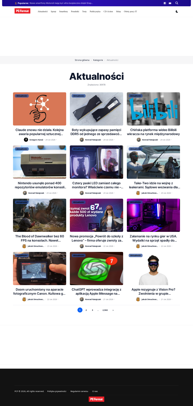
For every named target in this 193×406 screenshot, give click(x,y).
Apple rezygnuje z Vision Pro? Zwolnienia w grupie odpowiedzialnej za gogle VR (153, 292)
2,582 (105, 310)
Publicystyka (95, 11)
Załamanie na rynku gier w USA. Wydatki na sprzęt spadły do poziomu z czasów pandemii (153, 238)
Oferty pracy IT (130, 11)
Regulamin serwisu (79, 391)
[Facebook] (165, 3)
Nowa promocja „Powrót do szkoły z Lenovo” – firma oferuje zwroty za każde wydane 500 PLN (96, 238)
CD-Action (108, 11)
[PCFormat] (96, 399)
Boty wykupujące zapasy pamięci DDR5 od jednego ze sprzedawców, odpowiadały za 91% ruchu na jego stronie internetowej (97, 132)
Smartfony (63, 11)
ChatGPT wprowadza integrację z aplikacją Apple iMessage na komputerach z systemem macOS (96, 292)
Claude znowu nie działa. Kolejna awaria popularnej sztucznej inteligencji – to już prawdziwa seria (40, 132)
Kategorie (98, 60)
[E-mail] (170, 3)
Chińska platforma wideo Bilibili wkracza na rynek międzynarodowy (153, 132)
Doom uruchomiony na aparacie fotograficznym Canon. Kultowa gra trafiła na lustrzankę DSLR (39, 292)
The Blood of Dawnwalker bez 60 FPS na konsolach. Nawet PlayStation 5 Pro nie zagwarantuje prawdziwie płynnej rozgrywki (39, 238)
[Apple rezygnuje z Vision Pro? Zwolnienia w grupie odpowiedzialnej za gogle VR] (153, 268)
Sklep (118, 11)
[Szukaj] (176, 3)
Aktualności (43, 11)
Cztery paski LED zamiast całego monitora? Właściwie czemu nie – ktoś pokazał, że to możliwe (96, 185)
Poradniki (75, 11)
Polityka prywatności (56, 391)
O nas (95, 391)
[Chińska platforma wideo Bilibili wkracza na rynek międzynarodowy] (153, 108)
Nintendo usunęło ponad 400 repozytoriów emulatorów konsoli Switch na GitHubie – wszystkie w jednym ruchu (39, 185)
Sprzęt (53, 11)
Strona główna (82, 60)
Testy (84, 11)
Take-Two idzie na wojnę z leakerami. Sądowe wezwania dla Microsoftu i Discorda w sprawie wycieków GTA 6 (153, 185)
